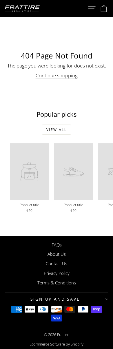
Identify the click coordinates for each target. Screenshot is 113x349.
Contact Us (56, 263)
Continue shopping (57, 75)
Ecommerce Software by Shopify (56, 344)
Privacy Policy (57, 273)
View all (56, 129)
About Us (57, 254)
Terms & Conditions (56, 283)
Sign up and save (55, 299)
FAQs (57, 245)
